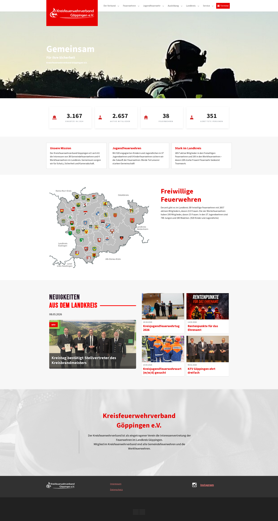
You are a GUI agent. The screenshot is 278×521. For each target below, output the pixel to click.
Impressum (115, 483)
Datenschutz (116, 489)
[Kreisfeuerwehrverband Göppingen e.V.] (72, 13)
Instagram (207, 485)
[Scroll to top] (271, 514)
